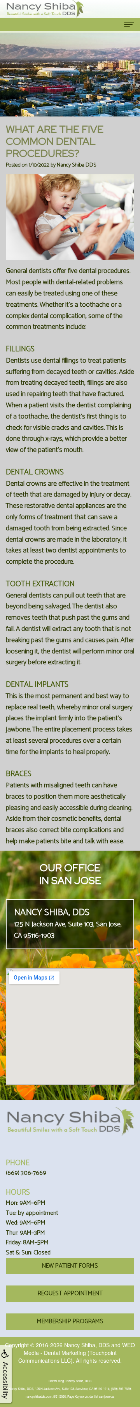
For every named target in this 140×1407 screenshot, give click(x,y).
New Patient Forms (70, 1266)
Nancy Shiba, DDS (87, 1345)
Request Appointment (70, 1293)
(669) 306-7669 (26, 1173)
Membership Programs (70, 1321)
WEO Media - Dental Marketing (79, 1349)
